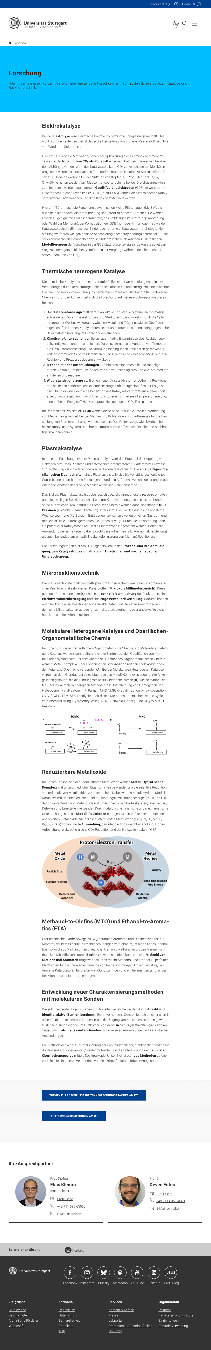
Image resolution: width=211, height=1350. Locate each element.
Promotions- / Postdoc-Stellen (130, 1325)
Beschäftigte (18, 1315)
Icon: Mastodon (120, 1272)
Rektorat (165, 1310)
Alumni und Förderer (23, 1320)
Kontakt (78, 1250)
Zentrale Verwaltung (173, 1325)
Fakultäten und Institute (176, 1315)
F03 (188, 4)
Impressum (67, 1310)
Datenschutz (68, 1315)
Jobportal (116, 1320)
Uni (161, 4)
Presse (113, 1315)
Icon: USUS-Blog (171, 1272)
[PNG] (105, 872)
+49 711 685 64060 (170, 1201)
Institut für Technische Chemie (10, 42)
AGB (62, 1331)
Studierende (17, 1310)
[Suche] (184, 23)
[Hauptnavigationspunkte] (194, 23)
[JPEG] (105, 735)
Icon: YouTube (137, 1272)
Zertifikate (66, 1325)
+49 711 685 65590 (71, 1206)
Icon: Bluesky (103, 1272)
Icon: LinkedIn (154, 1272)
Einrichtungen (169, 1320)
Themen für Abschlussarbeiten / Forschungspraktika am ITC (93, 1095)
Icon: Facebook (70, 1272)
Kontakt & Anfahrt (121, 1310)
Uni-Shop (115, 1331)
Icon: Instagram (87, 1272)
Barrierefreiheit (69, 1320)
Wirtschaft (16, 1325)
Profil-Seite (65, 1199)
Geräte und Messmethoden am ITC (73, 1116)
